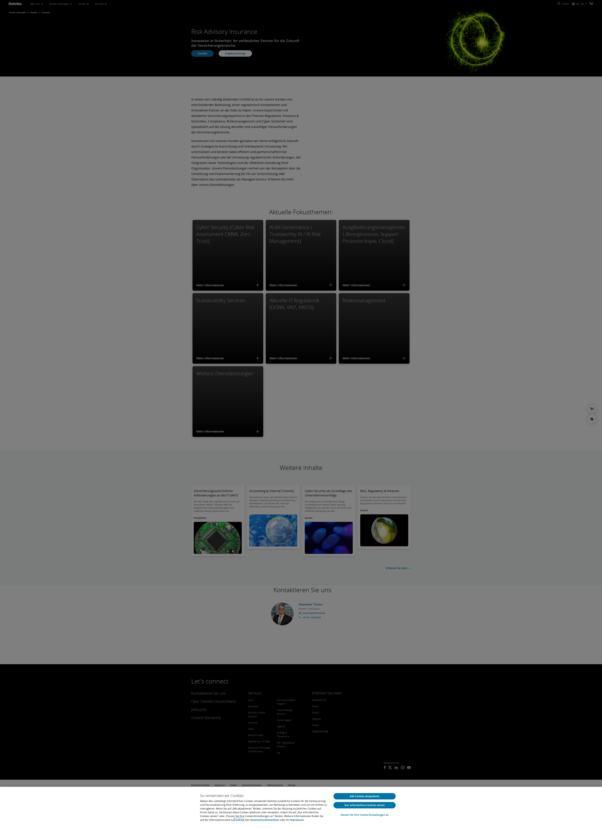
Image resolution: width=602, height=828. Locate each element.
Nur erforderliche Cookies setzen (364, 805)
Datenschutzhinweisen (264, 820)
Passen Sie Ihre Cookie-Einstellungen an (365, 814)
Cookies (239, 820)
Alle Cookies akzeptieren (365, 796)
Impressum (297, 820)
